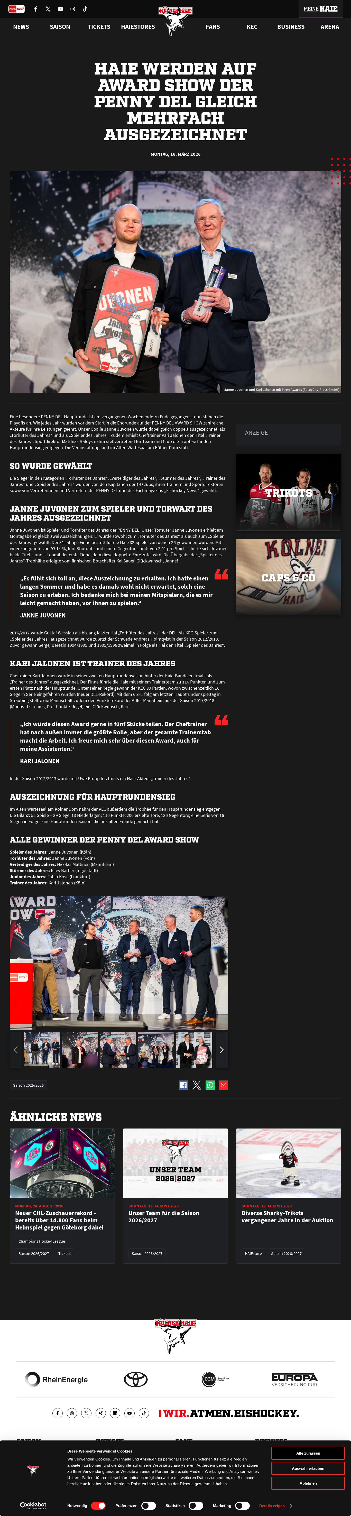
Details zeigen (272, 1506)
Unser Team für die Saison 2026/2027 (163, 1216)
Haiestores (138, 27)
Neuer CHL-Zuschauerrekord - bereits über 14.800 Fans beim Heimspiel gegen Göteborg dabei (59, 1220)
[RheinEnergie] (56, 1379)
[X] (86, 1413)
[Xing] (101, 1413)
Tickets (99, 27)
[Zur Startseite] (176, 21)
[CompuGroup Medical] (215, 1379)
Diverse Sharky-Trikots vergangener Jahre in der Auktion (287, 1216)
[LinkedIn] (115, 1413)
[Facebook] (57, 1413)
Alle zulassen (308, 1453)
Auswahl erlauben (308, 1468)
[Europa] (294, 1379)
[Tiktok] (144, 1413)
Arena (330, 27)
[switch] (148, 1506)
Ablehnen (308, 1483)
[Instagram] (72, 1413)
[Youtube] (129, 1413)
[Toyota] (135, 1379)
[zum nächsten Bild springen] (222, 1050)
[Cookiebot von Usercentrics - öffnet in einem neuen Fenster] (33, 1506)
